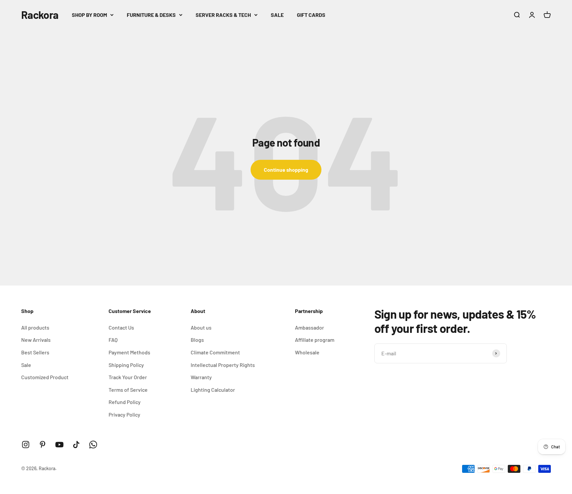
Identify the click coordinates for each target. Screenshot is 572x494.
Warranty (201, 377)
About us (201, 327)
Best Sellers (35, 352)
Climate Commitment (215, 352)
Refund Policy (125, 402)
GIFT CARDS (311, 15)
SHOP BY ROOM (89, 15)
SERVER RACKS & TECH (223, 15)
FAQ (113, 340)
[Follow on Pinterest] (42, 444)
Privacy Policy (124, 414)
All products (35, 327)
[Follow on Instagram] (25, 444)
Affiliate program (314, 340)
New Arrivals (36, 340)
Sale (26, 365)
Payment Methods (129, 352)
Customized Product (45, 377)
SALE (277, 15)
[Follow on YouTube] (59, 444)
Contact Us (121, 327)
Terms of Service (128, 389)
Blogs (197, 340)
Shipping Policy (126, 365)
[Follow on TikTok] (76, 444)
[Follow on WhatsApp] (93, 444)
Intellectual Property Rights (223, 365)
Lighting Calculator (213, 389)
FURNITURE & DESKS (151, 15)
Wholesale (307, 352)
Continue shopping (286, 169)
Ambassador (309, 327)
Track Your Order (128, 377)
